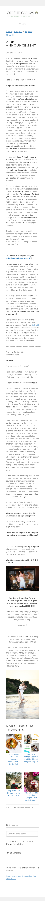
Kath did (35, 325)
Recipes (18, 31)
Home (9, 31)
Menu (24, 24)
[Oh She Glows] (22, 14)
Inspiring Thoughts (25, 807)
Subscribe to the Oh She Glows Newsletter (19, 842)
